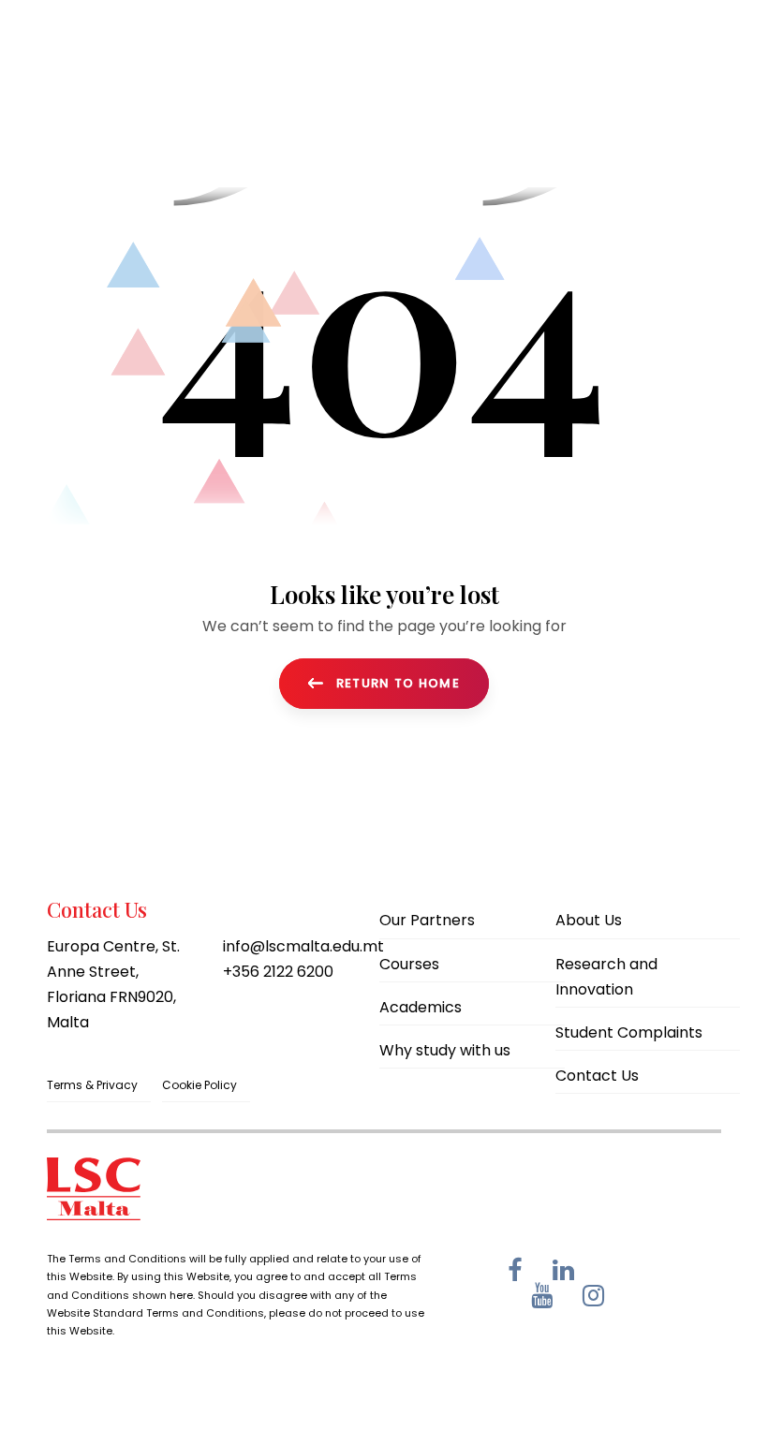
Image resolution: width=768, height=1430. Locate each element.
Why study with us (444, 1050)
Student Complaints (628, 1032)
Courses (409, 964)
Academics (420, 1007)
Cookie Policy (199, 1085)
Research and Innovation (606, 976)
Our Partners (427, 920)
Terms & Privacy (92, 1085)
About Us (588, 920)
